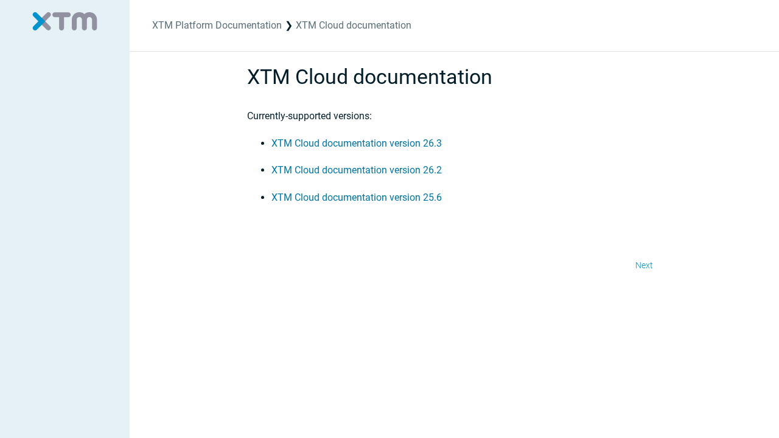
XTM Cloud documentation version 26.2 (356, 170)
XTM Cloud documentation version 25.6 (356, 197)
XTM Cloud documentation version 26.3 (356, 143)
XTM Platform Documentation (217, 25)
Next (644, 265)
